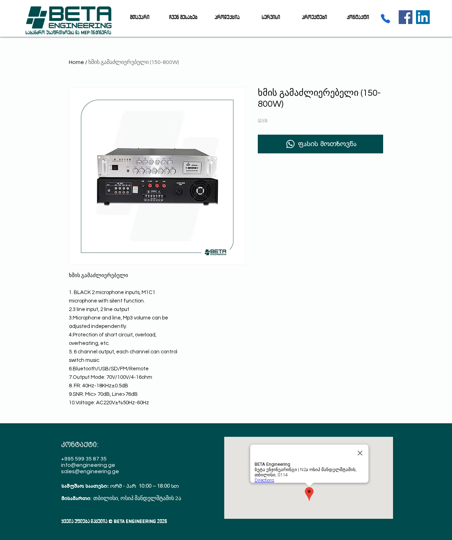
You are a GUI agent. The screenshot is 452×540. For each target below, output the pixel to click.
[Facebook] (405, 17)
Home (76, 62)
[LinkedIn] (423, 17)
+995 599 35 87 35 (84, 459)
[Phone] (385, 18)
